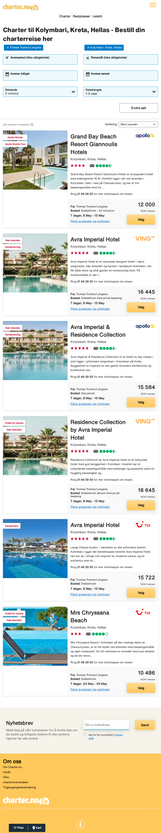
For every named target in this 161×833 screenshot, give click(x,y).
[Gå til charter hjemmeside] (20, 6)
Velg (141, 219)
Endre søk (138, 107)
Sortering (111, 124)
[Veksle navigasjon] (152, 5)
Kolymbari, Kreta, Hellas (106, 47)
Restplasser (81, 16)
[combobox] (42, 61)
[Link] (80, 824)
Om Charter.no (12, 767)
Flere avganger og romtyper (90, 221)
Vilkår (7, 772)
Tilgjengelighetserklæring (19, 787)
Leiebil (97, 16)
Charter (64, 16)
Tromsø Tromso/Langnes (25, 47)
